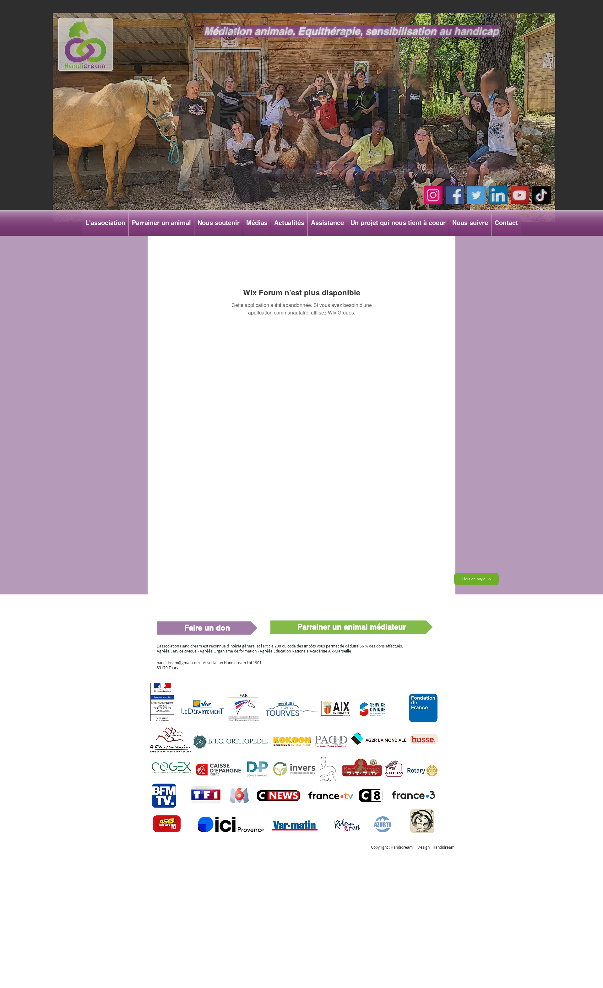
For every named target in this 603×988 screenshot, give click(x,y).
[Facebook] (455, 195)
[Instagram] (433, 195)
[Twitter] (476, 195)
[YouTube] (520, 195)
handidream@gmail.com (178, 662)
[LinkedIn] (498, 195)
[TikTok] (541, 195)
